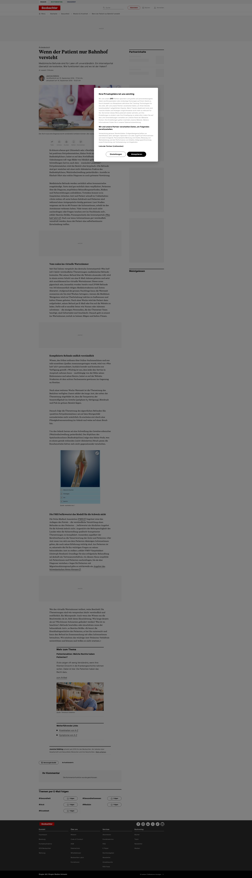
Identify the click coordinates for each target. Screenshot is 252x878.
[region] (126, 124)
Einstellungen (116, 154)
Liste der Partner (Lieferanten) (111, 146)
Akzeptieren (136, 154)
